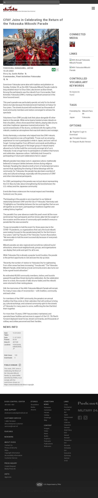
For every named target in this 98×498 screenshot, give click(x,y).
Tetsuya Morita (21, 61)
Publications (48, 444)
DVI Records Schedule (67, 445)
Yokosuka (86, 117)
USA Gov (67, 422)
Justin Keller (18, 74)
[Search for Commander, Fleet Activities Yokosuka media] (4, 79)
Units (6, 474)
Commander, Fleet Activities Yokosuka (22, 77)
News (46, 433)
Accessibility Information (13, 455)
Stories (34, 402)
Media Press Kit (10, 469)
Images (46, 428)
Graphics (47, 439)
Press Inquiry (10, 463)
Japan (72, 117)
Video (46, 431)
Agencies (8, 477)
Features (8, 431)
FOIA (65, 420)
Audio (46, 436)
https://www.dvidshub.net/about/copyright (19, 385)
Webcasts (47, 446)
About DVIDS (10, 442)
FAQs (6, 450)
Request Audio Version (82, 142)
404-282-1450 (9, 405)
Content (48, 425)
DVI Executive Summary (67, 453)
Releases (47, 407)
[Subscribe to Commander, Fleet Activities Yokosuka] (53, 69)
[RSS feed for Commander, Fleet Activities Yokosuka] (7, 79)
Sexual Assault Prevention (68, 437)
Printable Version (79, 138)
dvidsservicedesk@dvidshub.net (16, 413)
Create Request (10, 466)
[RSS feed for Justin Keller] (26, 74)
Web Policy (68, 430)
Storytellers (35, 405)
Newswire (8, 437)
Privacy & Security (11, 448)
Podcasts (47, 441)
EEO (65, 433)
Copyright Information (12, 453)
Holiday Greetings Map (47, 417)
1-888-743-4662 (10, 421)
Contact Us (9, 445)
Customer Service (11, 458)
